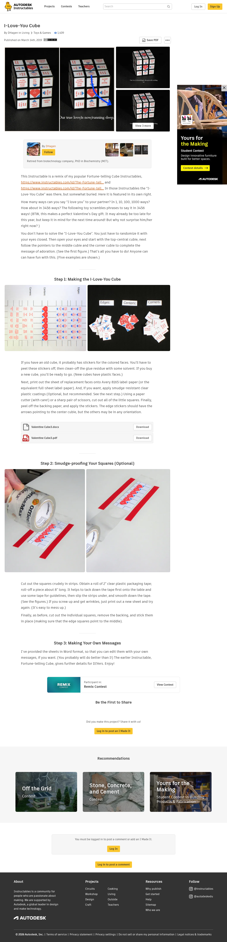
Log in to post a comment (114, 864)
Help (149, 899)
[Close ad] (224, 88)
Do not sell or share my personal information (146, 934)
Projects (49, 6)
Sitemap (151, 905)
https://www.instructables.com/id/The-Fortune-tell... (62, 182)
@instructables (203, 889)
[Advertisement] (202, 134)
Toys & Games (42, 33)
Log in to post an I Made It (113, 731)
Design (89, 899)
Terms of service (56, 934)
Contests (66, 6)
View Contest (165, 685)
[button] (167, 40)
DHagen (13, 33)
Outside (112, 899)
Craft (88, 905)
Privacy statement (81, 934)
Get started (153, 894)
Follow (48, 152)
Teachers (84, 6)
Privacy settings (105, 934)
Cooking (113, 889)
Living (26, 33)
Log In (198, 6)
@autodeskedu (203, 896)
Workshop (91, 894)
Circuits (90, 889)
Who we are (153, 910)
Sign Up (215, 6)
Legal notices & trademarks (194, 934)
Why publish (153, 889)
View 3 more (143, 126)
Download (142, 427)
